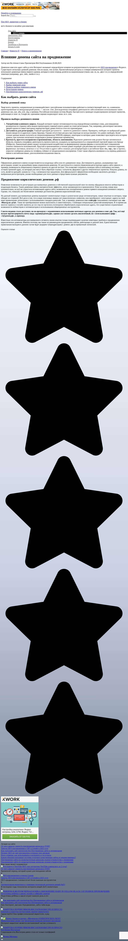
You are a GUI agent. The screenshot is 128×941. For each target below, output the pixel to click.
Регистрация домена (14, 89)
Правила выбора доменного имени (21, 87)
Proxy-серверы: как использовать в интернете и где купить (26, 855)
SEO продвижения (109, 67)
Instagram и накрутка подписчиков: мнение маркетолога (25, 912)
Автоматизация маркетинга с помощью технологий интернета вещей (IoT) (33, 884)
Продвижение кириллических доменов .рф (24, 92)
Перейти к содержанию (11, 13)
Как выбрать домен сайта (17, 83)
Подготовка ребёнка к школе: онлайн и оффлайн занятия (25, 894)
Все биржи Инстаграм (10, 930)
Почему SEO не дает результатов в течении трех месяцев (25, 853)
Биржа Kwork (14, 46)
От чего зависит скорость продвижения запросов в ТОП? (25, 846)
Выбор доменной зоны (16, 85)
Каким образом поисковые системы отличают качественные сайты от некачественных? (38, 857)
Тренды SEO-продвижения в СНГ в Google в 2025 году (24, 848)
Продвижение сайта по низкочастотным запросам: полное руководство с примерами (37, 860)
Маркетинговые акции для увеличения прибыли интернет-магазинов (30, 921)
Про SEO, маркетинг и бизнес (14, 22)
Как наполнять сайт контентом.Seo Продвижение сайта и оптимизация (31, 851)
